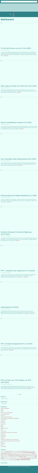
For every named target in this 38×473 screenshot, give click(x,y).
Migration (2, 426)
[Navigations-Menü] (11, 14)
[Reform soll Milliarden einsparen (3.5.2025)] (19, 97)
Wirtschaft (2, 442)
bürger (33, 451)
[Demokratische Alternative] (19, 7)
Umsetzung (14, 458)
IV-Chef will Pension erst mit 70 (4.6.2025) (16, 48)
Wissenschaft (3, 443)
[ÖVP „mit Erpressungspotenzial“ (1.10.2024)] (19, 318)
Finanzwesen (3, 415)
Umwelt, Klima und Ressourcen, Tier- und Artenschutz (9, 439)
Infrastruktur (3, 421)
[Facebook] (13, 12)
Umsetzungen (18, 458)
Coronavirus (3, 452)
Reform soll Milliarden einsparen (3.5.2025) (16, 122)
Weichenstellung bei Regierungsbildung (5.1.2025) (19, 195)
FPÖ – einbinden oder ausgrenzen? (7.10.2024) (18, 271)
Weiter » (20, 394)
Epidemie (17, 452)
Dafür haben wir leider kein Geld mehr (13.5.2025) (19, 86)
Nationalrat (19, 455)
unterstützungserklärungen (27, 458)
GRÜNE (6, 454)
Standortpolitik (3, 436)
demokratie (8, 452)
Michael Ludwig (4, 455)
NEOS (25, 455)
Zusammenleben (3, 446)
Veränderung (13, 459)
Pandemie (3, 456)
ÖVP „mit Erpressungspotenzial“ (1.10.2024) (16, 344)
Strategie (5, 458)
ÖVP (26, 459)
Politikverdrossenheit (14, 456)
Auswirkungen (8, 451)
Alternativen (3, 451)
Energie (2, 411)
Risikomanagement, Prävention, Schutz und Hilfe (9, 432)
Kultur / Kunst (3, 422)
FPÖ (25, 452)
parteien (8, 456)
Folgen (21, 452)
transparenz (9, 458)
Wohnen (2, 445)
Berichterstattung (14, 451)
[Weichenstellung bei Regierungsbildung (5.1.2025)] (19, 170)
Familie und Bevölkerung (5, 414)
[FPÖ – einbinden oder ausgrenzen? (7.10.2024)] (19, 245)
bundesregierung (28, 451)
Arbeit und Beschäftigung (5, 408)
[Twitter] (13, 13)
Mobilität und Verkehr (4, 428)
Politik (2, 429)
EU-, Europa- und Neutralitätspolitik (6, 412)
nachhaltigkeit (11, 455)
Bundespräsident (21, 451)
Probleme (22, 456)
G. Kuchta (3, 87)
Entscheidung (13, 452)
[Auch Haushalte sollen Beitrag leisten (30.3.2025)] (19, 133)
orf (35, 455)
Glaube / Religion (3, 419)
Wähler (19, 459)
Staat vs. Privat (3, 435)
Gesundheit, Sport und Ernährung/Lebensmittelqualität (10, 418)
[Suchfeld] (36, 2)
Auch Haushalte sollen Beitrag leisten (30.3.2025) (18, 159)
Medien (2, 425)
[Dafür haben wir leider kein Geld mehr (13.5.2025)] (19, 60)
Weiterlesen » (6, 55)
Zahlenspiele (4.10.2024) (9, 307)
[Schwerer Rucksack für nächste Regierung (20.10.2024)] (19, 206)
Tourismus (2, 438)
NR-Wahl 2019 (31, 455)
